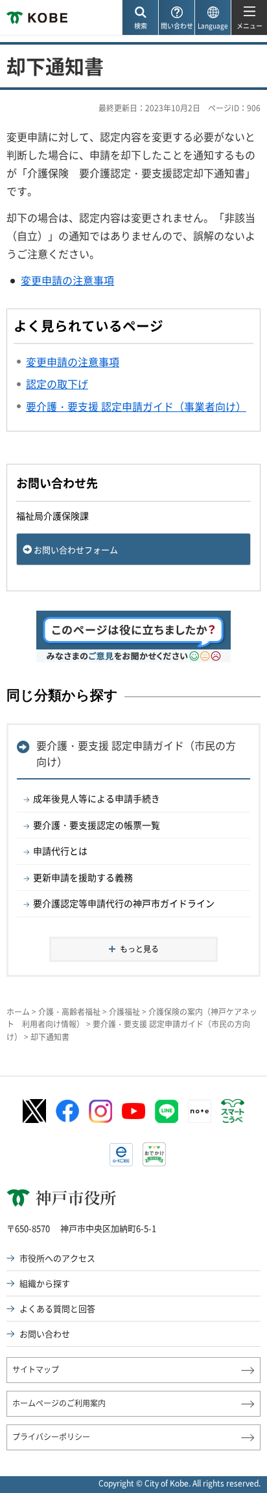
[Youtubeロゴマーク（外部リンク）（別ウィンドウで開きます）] (133, 1111)
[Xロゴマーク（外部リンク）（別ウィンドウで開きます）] (34, 1111)
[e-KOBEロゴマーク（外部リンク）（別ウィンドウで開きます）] (121, 1154)
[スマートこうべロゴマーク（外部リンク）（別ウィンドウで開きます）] (232, 1111)
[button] (140, 18)
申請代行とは (60, 850)
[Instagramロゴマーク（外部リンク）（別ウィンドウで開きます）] (100, 1111)
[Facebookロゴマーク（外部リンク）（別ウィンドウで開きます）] (67, 1111)
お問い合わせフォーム (76, 549)
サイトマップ (35, 1369)
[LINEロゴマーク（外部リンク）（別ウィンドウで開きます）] (166, 1111)
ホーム (18, 1012)
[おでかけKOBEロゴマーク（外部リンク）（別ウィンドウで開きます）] (154, 1154)
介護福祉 (124, 1012)
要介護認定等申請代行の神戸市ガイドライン (124, 903)
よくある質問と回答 (57, 1308)
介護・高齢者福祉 (69, 1012)
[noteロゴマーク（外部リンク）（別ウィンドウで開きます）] (199, 1111)
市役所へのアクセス (57, 1258)
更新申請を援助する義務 (83, 877)
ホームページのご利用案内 (59, 1403)
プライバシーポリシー (51, 1437)
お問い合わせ (44, 1333)
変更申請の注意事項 (67, 280)
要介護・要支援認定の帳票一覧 (96, 824)
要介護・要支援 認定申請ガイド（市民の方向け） (136, 753)
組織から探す (44, 1283)
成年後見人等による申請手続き (96, 798)
